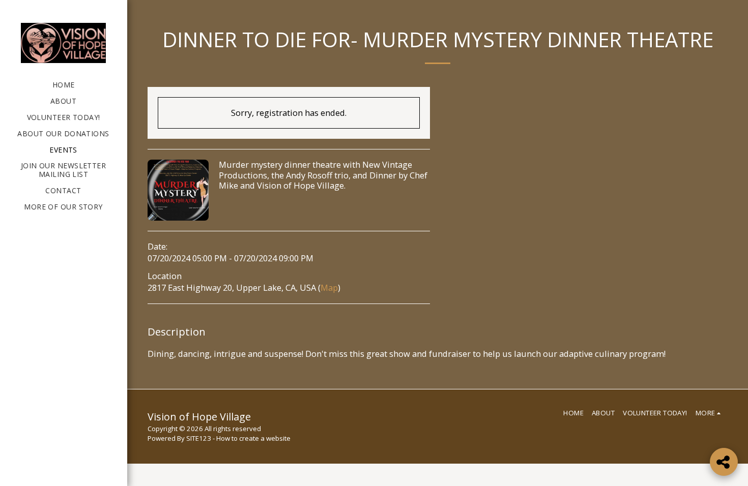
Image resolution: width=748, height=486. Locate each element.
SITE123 (198, 438)
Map (329, 287)
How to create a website (253, 438)
